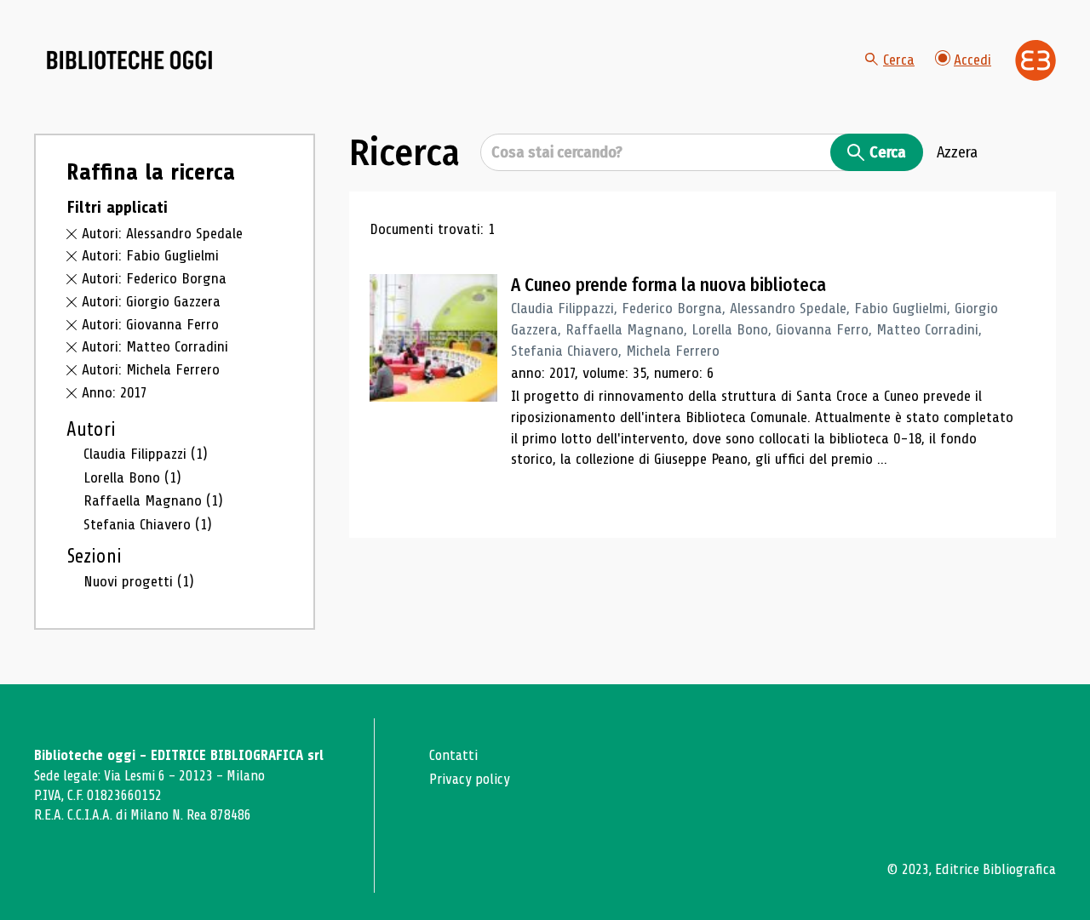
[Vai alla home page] (129, 60)
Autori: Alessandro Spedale (162, 233)
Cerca (899, 59)
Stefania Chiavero (147, 524)
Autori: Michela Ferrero (151, 369)
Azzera (957, 152)
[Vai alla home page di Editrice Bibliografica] (1035, 60)
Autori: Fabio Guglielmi (150, 255)
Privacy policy (469, 779)
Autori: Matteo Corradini (155, 346)
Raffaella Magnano (153, 500)
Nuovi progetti (138, 581)
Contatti (453, 755)
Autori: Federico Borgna (154, 278)
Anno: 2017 (114, 392)
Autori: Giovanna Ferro (150, 324)
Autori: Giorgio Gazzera (151, 301)
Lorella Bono (132, 477)
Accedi (972, 59)
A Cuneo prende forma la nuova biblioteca (668, 285)
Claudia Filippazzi (145, 453)
